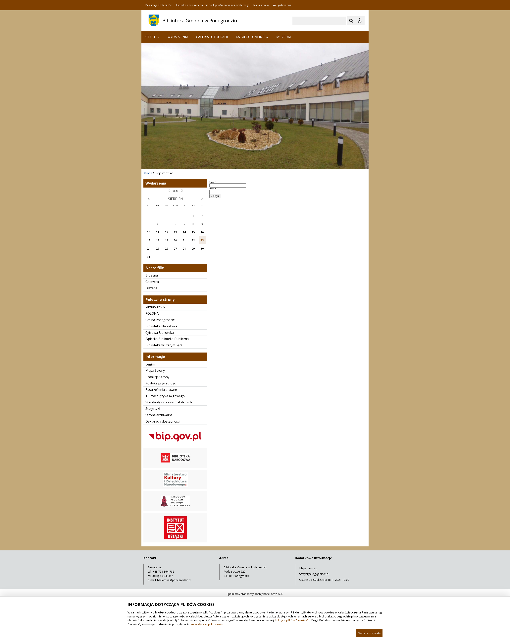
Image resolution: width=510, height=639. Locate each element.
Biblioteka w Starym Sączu (164, 345)
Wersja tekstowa (282, 5)
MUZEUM (283, 37)
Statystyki (152, 408)
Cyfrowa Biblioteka (159, 332)
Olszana (151, 288)
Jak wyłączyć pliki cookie (206, 624)
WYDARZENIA (178, 37)
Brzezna (151, 275)
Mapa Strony (155, 370)
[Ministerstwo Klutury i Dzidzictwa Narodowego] (175, 488)
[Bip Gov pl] (175, 445)
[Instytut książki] (175, 541)
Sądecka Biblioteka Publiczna (167, 339)
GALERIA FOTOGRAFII (212, 37)
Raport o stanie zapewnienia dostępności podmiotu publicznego (212, 5)
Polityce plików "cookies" (291, 620)
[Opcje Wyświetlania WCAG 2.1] (360, 20)
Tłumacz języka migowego (165, 396)
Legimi (150, 364)
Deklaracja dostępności (158, 5)
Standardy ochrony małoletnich (168, 402)
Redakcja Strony (157, 377)
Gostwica (152, 282)
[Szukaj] (351, 20)
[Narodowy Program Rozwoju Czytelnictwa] (175, 510)
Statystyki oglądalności (314, 574)
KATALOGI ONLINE (250, 37)
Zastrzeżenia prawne (161, 389)
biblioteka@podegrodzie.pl (174, 580)
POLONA (152, 313)
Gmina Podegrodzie (160, 320)
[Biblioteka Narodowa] (175, 467)
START (150, 37)
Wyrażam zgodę (369, 633)
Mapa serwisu (261, 5)
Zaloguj (215, 196)
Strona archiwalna (159, 415)
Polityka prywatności (160, 383)
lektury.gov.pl (155, 307)
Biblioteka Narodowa (161, 326)
